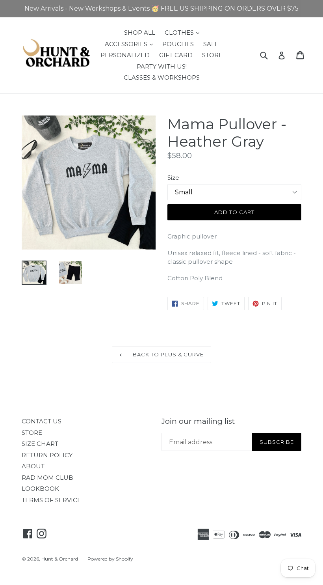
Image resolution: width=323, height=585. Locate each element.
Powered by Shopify (110, 559)
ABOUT (33, 466)
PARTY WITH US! (162, 66)
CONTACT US (41, 421)
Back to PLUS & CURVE (167, 354)
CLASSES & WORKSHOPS (162, 77)
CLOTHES (184, 32)
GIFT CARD (176, 55)
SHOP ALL (139, 32)
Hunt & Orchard (59, 559)
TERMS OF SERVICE (51, 500)
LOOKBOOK (40, 488)
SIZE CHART (40, 443)
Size (173, 177)
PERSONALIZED (125, 55)
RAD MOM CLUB (47, 477)
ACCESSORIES (131, 44)
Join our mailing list (198, 421)
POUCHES (178, 44)
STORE (212, 55)
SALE (211, 44)
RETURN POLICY (47, 455)
